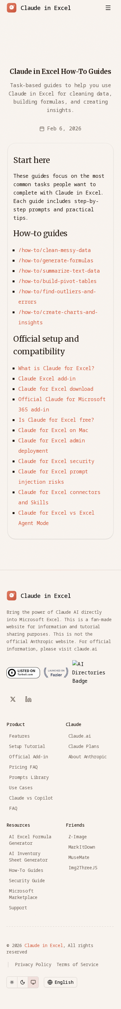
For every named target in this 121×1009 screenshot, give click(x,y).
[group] (22, 982)
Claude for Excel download (55, 388)
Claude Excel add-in (47, 378)
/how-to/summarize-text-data (59, 270)
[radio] (11, 982)
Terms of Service (77, 964)
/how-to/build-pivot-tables (57, 281)
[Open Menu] (108, 7)
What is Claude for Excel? (56, 368)
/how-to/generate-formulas (56, 260)
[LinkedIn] (28, 699)
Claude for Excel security (56, 461)
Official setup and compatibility (46, 345)
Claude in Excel (44, 945)
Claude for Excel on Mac (53, 430)
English (64, 982)
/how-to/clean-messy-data (54, 250)
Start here (31, 160)
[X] (12, 699)
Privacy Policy (33, 964)
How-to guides (40, 233)
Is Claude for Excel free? (56, 419)
